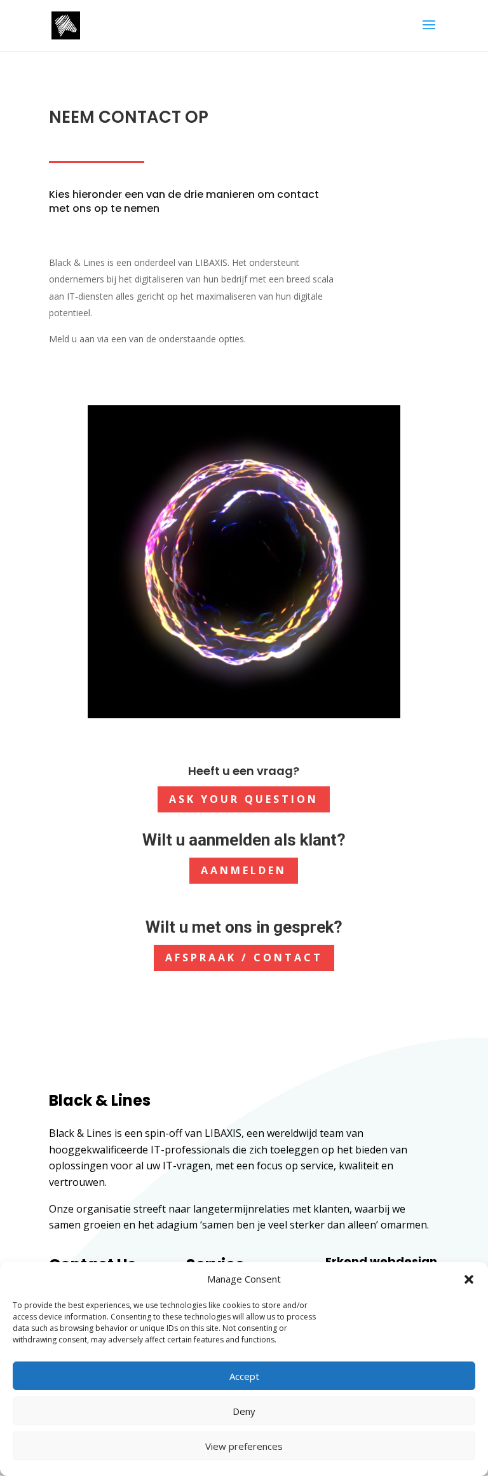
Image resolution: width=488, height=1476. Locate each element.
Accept (244, 1376)
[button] (469, 1279)
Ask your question (243, 799)
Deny (244, 1411)
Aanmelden (244, 870)
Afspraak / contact (244, 957)
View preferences (244, 1446)
